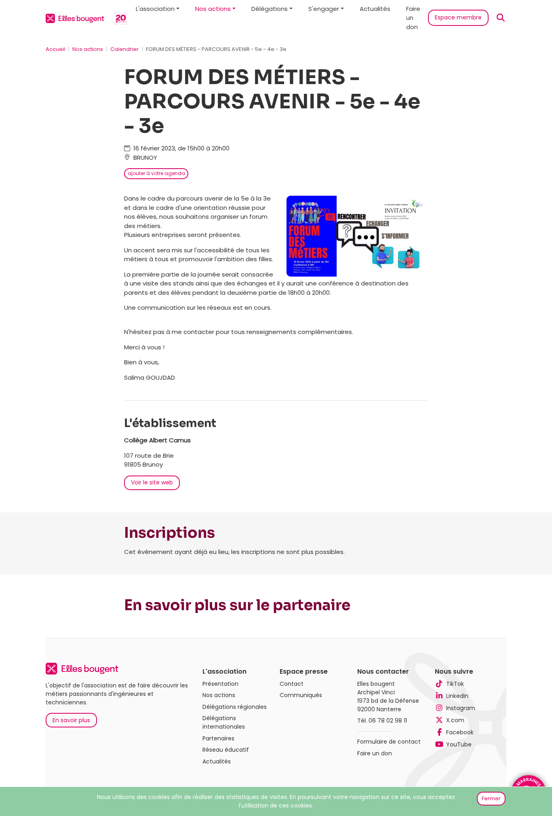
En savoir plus (71, 720)
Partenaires (218, 738)
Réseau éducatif (225, 750)
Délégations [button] (269, 8)
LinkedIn (457, 696)
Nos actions (87, 49)
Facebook (460, 732)
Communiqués (301, 695)
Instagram (460, 708)
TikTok (455, 684)
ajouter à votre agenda (156, 173)
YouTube (459, 744)
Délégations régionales (234, 707)
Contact (291, 684)
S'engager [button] (323, 8)
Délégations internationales (223, 722)
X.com (455, 720)
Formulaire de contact (389, 742)
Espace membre (458, 17)
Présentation (220, 684)
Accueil (55, 49)
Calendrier (124, 49)
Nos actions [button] (213, 8)
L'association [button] (155, 8)
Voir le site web (152, 482)
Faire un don (413, 17)
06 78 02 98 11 (388, 721)
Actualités (375, 8)
